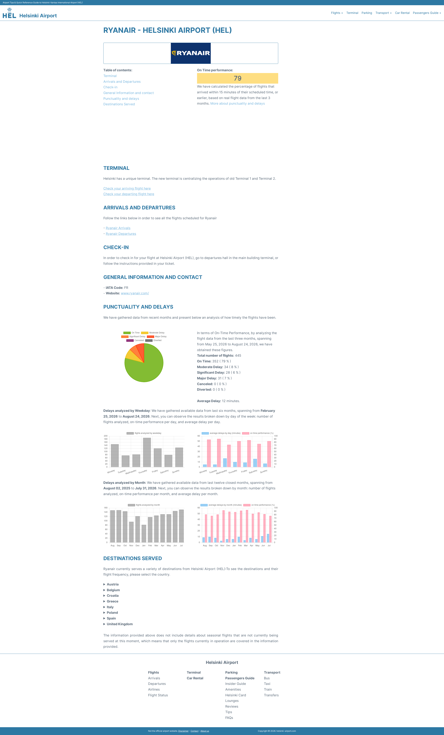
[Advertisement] (190, 135)
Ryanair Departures (121, 234)
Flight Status (158, 695)
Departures (157, 684)
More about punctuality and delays (237, 103)
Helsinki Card (235, 695)
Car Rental (402, 13)
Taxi (267, 684)
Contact (194, 731)
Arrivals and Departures (122, 81)
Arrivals (154, 678)
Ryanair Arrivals (118, 228)
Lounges (232, 701)
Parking (367, 13)
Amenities (233, 689)
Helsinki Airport (38, 15)
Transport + (383, 13)
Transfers (271, 695)
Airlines (154, 689)
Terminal (352, 13)
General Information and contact (128, 93)
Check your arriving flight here (127, 188)
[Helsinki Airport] (9, 13)
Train (268, 689)
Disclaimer (183, 731)
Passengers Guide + (427, 13)
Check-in (110, 87)
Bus (267, 678)
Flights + (337, 13)
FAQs (229, 718)
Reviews (231, 706)
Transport (272, 672)
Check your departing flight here (128, 194)
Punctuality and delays (121, 98)
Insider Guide (235, 684)
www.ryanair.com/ (135, 293)
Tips (228, 712)
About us (204, 731)
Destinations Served (119, 104)
